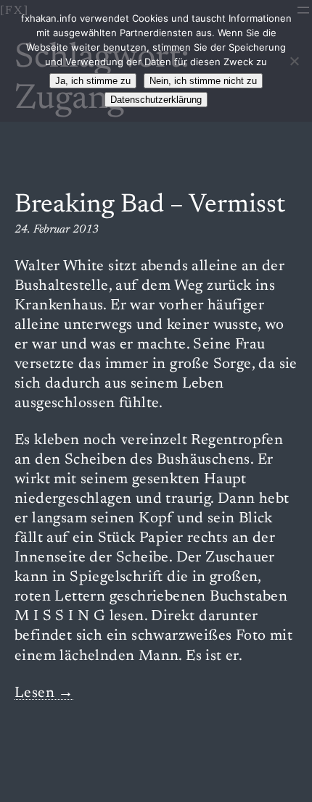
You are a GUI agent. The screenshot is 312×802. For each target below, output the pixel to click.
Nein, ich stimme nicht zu (203, 80)
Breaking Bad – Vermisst (150, 206)
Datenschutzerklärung (156, 99)
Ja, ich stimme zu (93, 80)
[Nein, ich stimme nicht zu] (294, 61)
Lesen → (44, 693)
